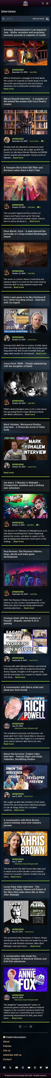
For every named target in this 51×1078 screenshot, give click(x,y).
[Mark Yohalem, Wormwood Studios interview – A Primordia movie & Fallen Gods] (25, 448)
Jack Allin (33, 72)
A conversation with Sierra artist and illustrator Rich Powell (23, 688)
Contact (7, 1059)
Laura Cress (32, 339)
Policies (7, 1046)
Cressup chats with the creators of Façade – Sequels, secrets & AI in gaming (22, 621)
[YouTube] (29, 1067)
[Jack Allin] (7, 71)
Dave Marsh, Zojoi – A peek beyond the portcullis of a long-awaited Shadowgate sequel (25, 234)
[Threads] (35, 1067)
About (6, 1041)
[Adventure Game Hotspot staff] (7, 726)
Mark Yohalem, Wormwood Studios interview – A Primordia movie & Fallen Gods (24, 427)
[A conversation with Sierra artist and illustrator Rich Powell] (25, 708)
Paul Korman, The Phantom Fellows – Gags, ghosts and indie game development (23, 554)
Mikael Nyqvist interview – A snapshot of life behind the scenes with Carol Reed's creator (25, 101)
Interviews (18, 70)
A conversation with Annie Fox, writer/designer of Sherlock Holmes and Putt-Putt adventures (25, 959)
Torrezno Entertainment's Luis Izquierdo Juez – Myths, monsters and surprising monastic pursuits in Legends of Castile (25, 32)
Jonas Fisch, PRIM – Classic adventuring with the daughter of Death (25, 365)
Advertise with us (12, 1055)
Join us (6, 1050)
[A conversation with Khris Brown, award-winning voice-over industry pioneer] (25, 843)
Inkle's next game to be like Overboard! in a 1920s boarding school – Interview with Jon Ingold (25, 300)
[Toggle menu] (47, 3)
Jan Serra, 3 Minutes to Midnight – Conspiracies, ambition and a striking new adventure (24, 485)
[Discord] (16, 1067)
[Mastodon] (41, 1067)
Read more (9, 88)
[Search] (43, 3)
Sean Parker (34, 141)
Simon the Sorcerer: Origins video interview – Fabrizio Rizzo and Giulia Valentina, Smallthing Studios (23, 757)
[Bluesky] (47, 1067)
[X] (10, 1067)
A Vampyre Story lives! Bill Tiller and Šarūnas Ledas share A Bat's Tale (23, 169)
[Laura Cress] (7, 338)
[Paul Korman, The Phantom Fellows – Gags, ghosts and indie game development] (25, 575)
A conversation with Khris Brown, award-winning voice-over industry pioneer (22, 823)
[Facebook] (4, 1067)
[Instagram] (23, 1067)
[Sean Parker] (7, 140)
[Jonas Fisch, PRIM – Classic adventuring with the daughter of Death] (25, 384)
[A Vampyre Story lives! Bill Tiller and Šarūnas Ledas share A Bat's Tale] (25, 188)
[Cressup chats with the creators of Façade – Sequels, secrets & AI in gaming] (25, 641)
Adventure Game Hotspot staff (26, 728)
